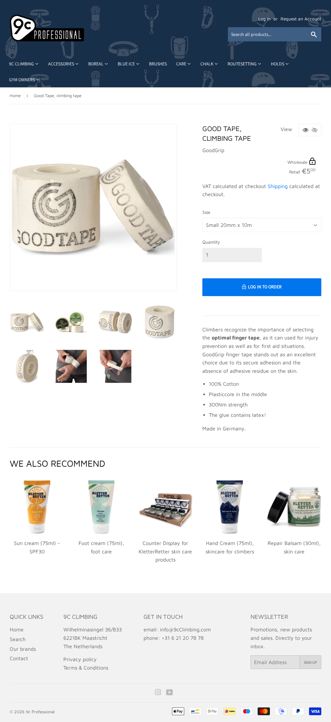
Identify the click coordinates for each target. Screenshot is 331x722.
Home (15, 95)
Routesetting (243, 64)
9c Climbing (22, 64)
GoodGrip (213, 150)
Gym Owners (22, 80)
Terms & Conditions (85, 668)
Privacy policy (80, 659)
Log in (264, 18)
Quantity (211, 242)
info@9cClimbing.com (185, 629)
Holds (278, 64)
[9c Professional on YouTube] (169, 693)
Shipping (278, 186)
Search (18, 639)
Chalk (207, 64)
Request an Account (301, 18)
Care (181, 64)
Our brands (23, 649)
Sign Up (310, 662)
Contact (19, 658)
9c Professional (40, 711)
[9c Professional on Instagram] (158, 693)
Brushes (158, 64)
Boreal (96, 64)
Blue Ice (127, 64)
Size (206, 212)
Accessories (61, 64)
